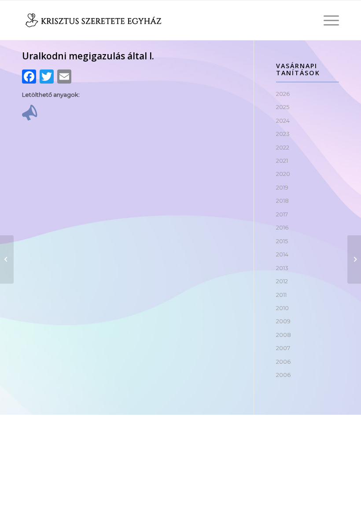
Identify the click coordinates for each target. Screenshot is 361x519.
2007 (283, 347)
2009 (283, 321)
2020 (283, 173)
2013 (282, 267)
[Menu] (327, 20)
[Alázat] (7, 259)
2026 (283, 93)
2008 (283, 334)
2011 (281, 294)
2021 (282, 160)
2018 (282, 200)
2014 (282, 254)
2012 (282, 281)
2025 (282, 106)
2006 (283, 361)
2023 (283, 133)
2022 (282, 147)
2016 (282, 227)
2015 (282, 241)
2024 (283, 120)
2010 (282, 307)
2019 (282, 187)
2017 (282, 214)
